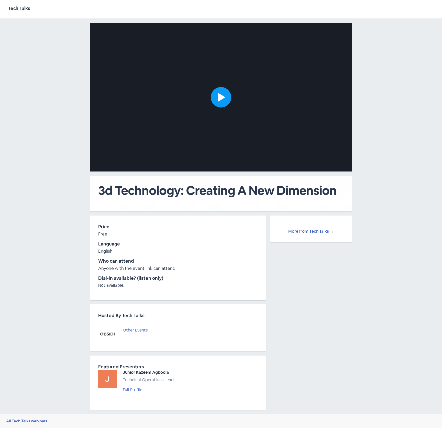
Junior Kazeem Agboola (146, 372)
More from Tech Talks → (311, 231)
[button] (221, 97)
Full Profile (132, 389)
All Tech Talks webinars (26, 421)
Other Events (135, 330)
